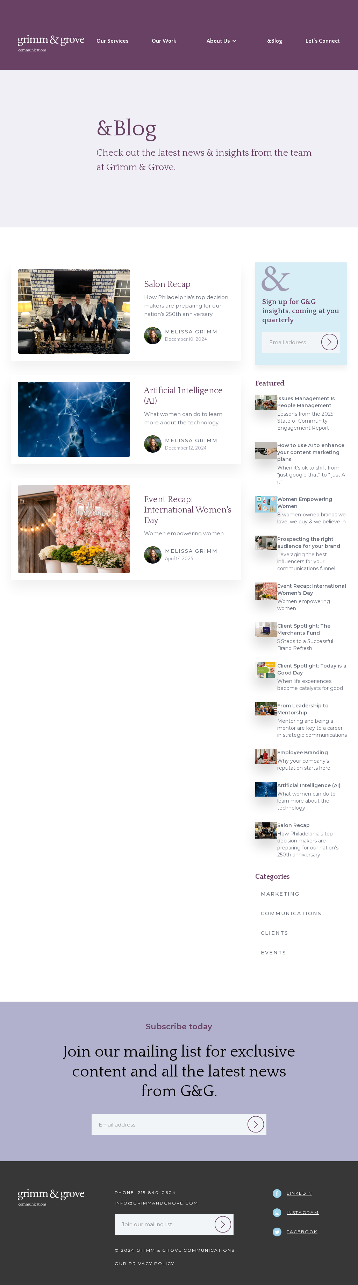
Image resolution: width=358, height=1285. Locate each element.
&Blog (274, 41)
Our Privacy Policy (144, 1263)
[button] (222, 46)
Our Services (112, 41)
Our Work (164, 41)
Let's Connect (323, 41)
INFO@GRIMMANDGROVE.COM (156, 1203)
